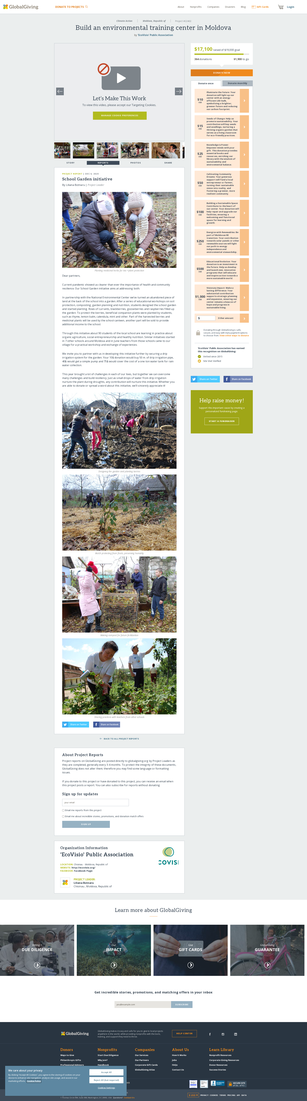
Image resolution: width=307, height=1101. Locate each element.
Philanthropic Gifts (70, 1060)
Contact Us (178, 1069)
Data (244, 1095)
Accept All (106, 1072)
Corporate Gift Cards (146, 1064)
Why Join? (103, 1060)
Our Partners (142, 1060)
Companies (213, 6)
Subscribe (182, 1004)
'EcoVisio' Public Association (155, 35)
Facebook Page (83, 870)
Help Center (184, 1033)
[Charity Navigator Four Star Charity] (194, 1084)
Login (290, 7)
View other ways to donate (234, 335)
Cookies (214, 1095)
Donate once (206, 83)
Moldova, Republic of (154, 20)
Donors (66, 1050)
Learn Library (221, 1050)
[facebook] (210, 1034)
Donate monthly (237, 83)
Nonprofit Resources (220, 1055)
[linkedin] (235, 1034)
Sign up (86, 824)
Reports (103, 162)
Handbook (103, 1064)
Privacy (204, 1095)
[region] (66, 1081)
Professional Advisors (72, 1064)
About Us (180, 1050)
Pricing (231, 1095)
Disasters (230, 6)
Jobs (174, 1060)
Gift (263, 6)
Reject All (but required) (106, 1080)
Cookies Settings (106, 1087)
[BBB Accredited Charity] (219, 1084)
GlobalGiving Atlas (145, 1069)
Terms (222, 1095)
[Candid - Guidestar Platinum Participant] (205, 1084)
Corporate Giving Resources (224, 1060)
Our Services (141, 1055)
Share (168, 162)
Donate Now (221, 72)
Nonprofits (196, 6)
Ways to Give (67, 1055)
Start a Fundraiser (222, 421)
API (238, 1095)
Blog (243, 6)
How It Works (179, 1055)
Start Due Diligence (108, 1055)
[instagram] (223, 1034)
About (181, 6)
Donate (69, 7)
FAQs (174, 1064)
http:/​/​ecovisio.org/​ (83, 867)
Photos (135, 162)
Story (71, 162)
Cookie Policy (34, 1081)
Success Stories (217, 1069)
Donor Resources (218, 1064)
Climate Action (124, 20)
